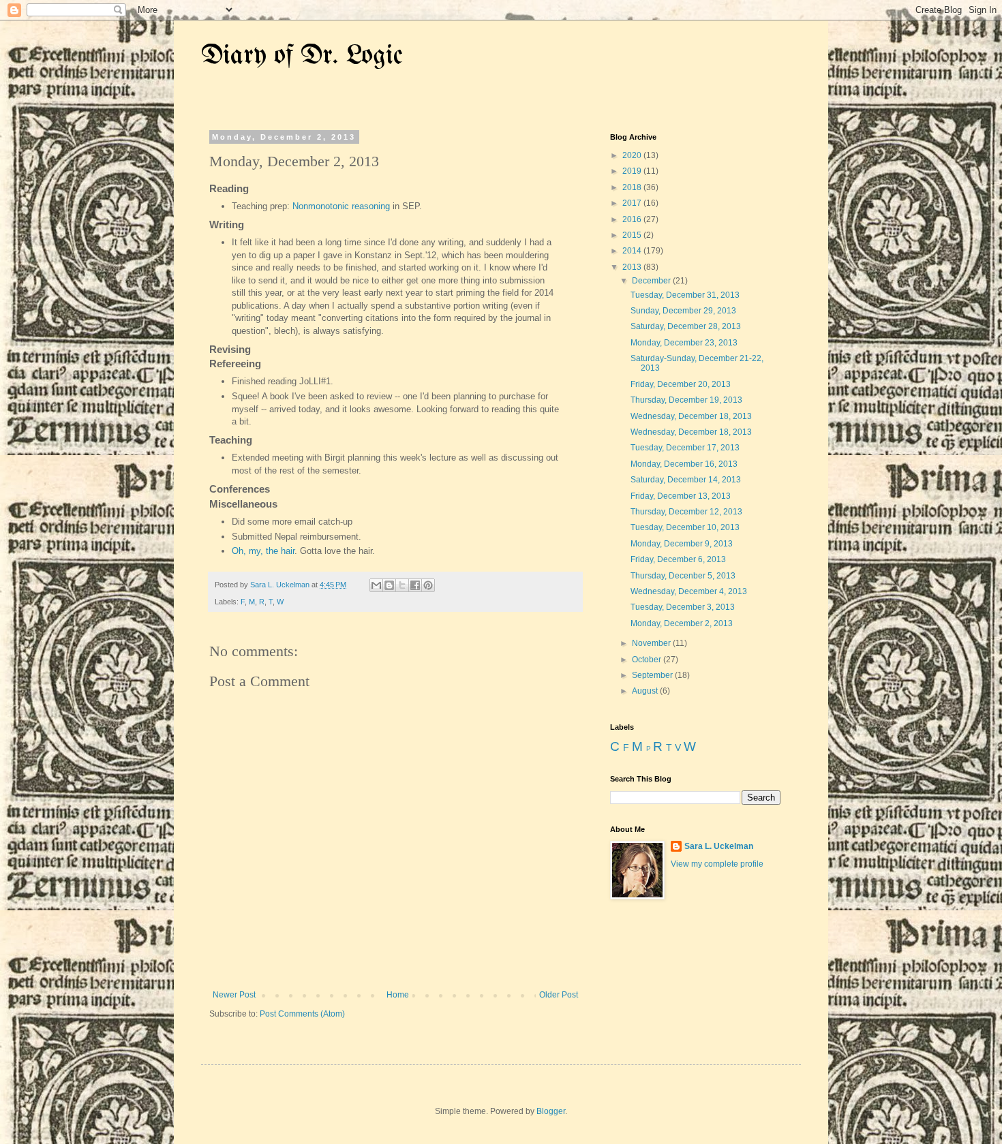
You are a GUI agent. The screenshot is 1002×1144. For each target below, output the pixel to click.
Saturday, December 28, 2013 (686, 326)
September (653, 675)
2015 (632, 235)
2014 (632, 251)
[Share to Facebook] (415, 585)
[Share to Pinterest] (428, 585)
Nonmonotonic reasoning (341, 206)
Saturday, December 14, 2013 (686, 479)
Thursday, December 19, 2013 (686, 400)
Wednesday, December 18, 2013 (691, 416)
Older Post (558, 995)
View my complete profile (717, 864)
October (647, 659)
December (652, 280)
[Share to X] (402, 585)
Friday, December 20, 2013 (681, 384)
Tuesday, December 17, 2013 (685, 447)
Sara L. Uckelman (718, 846)
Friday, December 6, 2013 (678, 559)
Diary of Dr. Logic (302, 56)
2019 (632, 171)
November (652, 643)
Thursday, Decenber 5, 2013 (683, 576)
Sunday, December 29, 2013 (683, 310)
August (646, 691)
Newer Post (234, 995)
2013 (632, 267)
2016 (632, 219)
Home (397, 995)
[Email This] (376, 585)
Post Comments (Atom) (302, 1014)
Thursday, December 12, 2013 (686, 511)
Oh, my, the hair (263, 551)
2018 (632, 187)
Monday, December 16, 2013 (684, 464)
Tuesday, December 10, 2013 (685, 527)
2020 (632, 155)
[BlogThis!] (389, 585)
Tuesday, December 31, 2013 (685, 295)
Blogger (550, 1111)
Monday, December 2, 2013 (682, 623)
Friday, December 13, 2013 (681, 496)
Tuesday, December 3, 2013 (683, 607)
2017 (632, 203)
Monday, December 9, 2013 (682, 543)
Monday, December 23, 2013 (684, 342)
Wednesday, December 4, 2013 (689, 591)
